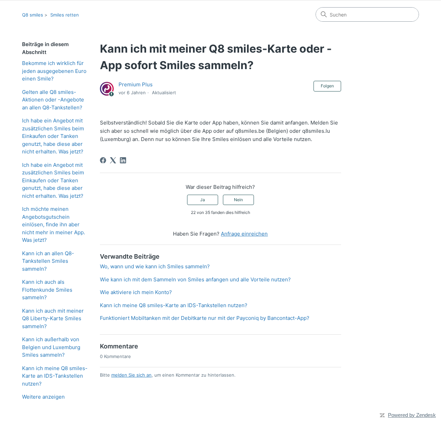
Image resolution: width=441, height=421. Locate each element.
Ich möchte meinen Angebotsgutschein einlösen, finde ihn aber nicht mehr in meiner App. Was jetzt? (53, 224)
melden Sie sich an (131, 375)
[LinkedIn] (123, 160)
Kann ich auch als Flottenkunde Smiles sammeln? (47, 290)
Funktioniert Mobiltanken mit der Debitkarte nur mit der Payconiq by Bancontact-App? (204, 318)
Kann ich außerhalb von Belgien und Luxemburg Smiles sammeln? (51, 347)
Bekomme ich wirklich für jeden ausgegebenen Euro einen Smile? (54, 71)
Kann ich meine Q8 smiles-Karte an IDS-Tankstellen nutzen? (55, 376)
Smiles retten (64, 15)
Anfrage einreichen (244, 233)
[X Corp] (113, 160)
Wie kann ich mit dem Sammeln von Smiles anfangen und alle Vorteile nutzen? (195, 279)
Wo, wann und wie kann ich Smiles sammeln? (155, 266)
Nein (238, 199)
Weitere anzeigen (43, 396)
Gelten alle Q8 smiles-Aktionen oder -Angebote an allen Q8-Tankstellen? (53, 100)
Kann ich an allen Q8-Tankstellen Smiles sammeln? (48, 261)
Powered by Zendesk (412, 415)
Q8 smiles (32, 15)
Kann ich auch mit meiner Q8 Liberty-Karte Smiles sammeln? (53, 318)
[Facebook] (103, 160)
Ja (202, 199)
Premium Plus (136, 84)
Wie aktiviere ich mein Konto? (136, 292)
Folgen (327, 85)
